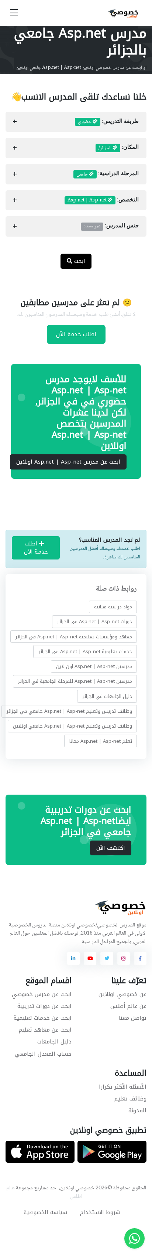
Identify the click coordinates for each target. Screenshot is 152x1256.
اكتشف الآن (110, 848)
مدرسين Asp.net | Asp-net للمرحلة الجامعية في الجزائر (75, 681)
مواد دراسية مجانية (113, 606)
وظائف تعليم (130, 1098)
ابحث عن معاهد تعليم (45, 1030)
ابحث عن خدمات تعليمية (43, 1018)
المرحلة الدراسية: (107, 174)
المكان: (119, 148)
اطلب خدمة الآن (76, 334)
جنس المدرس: (111, 226)
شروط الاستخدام (100, 1212)
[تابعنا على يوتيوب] (90, 958)
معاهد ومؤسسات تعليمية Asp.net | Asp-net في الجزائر (73, 636)
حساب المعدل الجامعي (43, 1054)
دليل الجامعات (54, 1041)
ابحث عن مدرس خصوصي (42, 994)
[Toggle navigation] (14, 13)
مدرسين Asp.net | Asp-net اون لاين (94, 666)
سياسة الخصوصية (45, 1212)
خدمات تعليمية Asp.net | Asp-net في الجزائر (85, 651)
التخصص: (103, 200)
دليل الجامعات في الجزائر (107, 696)
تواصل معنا (132, 1018)
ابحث (78, 261)
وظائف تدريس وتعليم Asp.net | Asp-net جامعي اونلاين (72, 726)
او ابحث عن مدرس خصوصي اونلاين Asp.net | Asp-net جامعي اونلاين (81, 68)
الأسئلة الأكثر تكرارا (122, 1087)
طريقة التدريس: (108, 122)
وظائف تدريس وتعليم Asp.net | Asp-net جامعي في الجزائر (69, 711)
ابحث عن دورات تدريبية (44, 1006)
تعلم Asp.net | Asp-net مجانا (100, 740)
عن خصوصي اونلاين (122, 994)
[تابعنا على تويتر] (106, 958)
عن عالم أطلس (128, 1006)
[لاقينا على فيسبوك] (140, 958)
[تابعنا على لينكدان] (73, 958)
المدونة (137, 1110)
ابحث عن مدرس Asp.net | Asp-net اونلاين (68, 462)
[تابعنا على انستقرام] (123, 958)
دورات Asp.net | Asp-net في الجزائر (94, 621)
